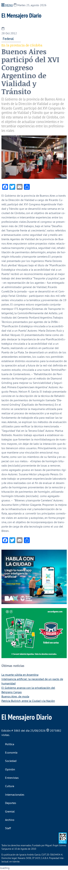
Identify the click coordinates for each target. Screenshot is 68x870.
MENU (8, 5)
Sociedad (11, 761)
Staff (8, 828)
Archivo (9, 820)
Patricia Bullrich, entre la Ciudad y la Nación (28, 701)
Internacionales (14, 794)
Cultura (9, 786)
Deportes (10, 803)
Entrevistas (12, 777)
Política (9, 744)
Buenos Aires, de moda (15, 696)
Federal (8, 38)
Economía (11, 752)
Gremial (10, 811)
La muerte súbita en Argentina (19, 674)
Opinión (10, 769)
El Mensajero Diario (21, 15)
